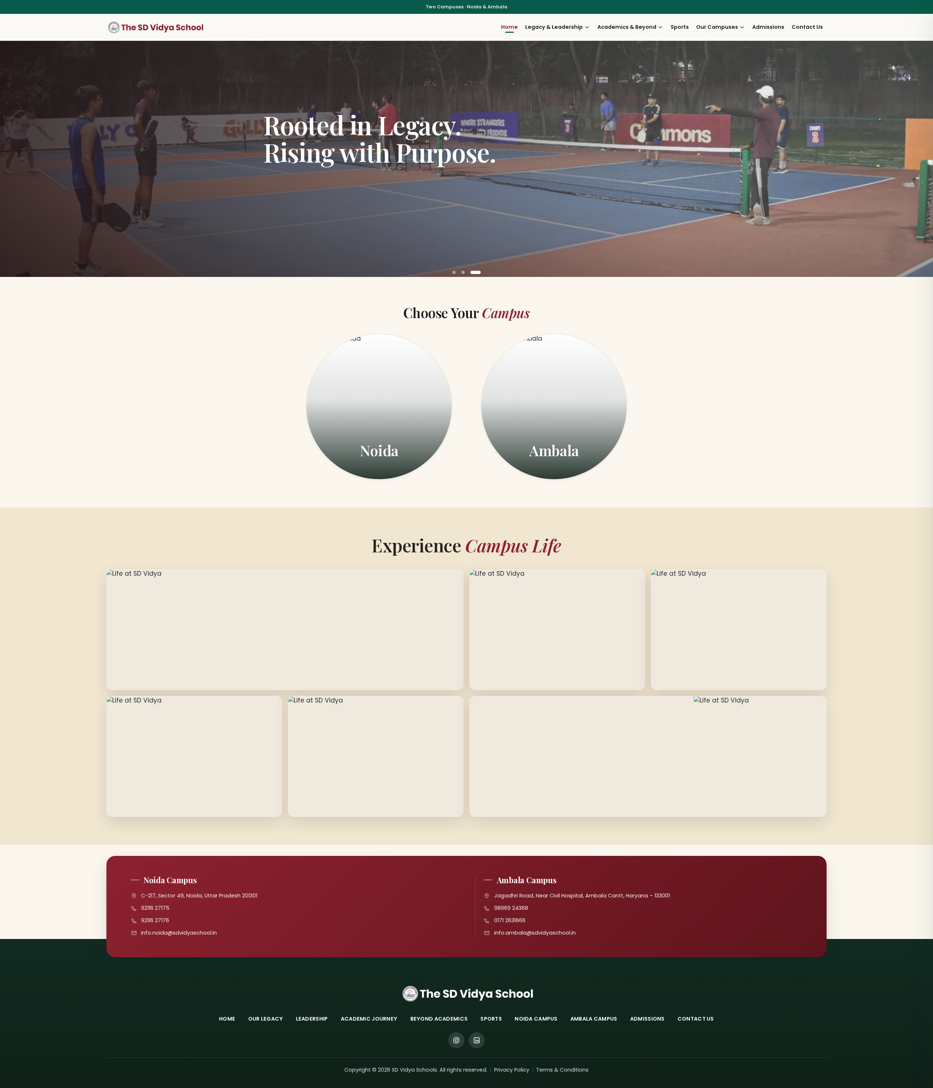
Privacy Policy (511, 1069)
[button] (454, 272)
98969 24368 (511, 908)
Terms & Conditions (562, 1069)
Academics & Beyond (626, 27)
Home (509, 27)
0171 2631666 (510, 920)
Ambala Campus (593, 1018)
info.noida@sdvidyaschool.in (179, 932)
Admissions (768, 27)
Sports (680, 27)
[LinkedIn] (477, 1040)
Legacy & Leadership (554, 27)
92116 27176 (155, 920)
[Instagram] (456, 1040)
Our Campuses (717, 27)
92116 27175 (155, 908)
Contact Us (807, 27)
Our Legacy (265, 1018)
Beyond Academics (439, 1018)
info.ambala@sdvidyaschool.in (535, 932)
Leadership (312, 1018)
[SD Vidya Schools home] (156, 27)
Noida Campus (536, 1018)
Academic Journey (369, 1018)
